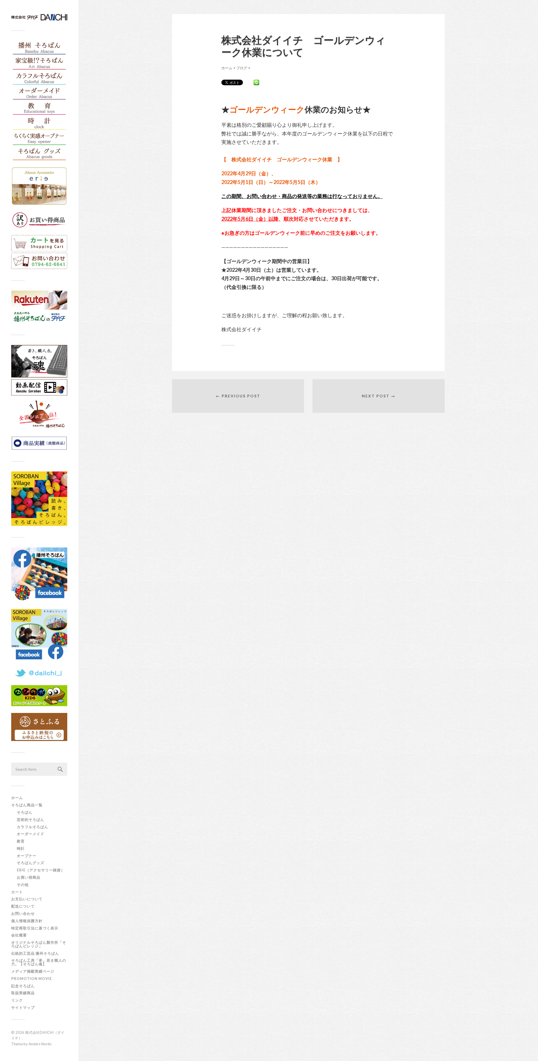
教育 (21, 841)
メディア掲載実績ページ (32, 971)
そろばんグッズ (30, 862)
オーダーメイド (30, 834)
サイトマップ (23, 1007)
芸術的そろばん (30, 819)
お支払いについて (27, 899)
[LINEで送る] (256, 82)
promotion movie (33, 978)
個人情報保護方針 (27, 921)
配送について (23, 906)
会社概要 (19, 935)
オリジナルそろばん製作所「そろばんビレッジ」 (38, 944)
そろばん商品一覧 (27, 805)
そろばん (25, 812)
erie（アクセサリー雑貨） (41, 870)
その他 (23, 884)
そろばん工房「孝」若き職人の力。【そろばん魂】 (38, 962)
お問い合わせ (23, 913)
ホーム (17, 797)
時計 (21, 848)
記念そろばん (23, 986)
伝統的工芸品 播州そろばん (35, 953)
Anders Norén (40, 1044)
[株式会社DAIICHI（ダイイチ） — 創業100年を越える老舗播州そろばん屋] (39, 17)
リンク (17, 1000)
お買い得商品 (28, 877)
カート (17, 892)
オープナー (26, 855)
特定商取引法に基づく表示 (34, 928)
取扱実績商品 (23, 993)
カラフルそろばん (32, 827)
